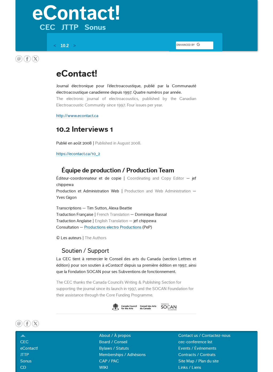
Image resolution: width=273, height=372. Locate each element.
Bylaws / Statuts (114, 348)
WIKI (103, 367)
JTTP (70, 27)
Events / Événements (197, 348)
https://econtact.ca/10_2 (78, 154)
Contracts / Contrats (196, 355)
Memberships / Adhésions (122, 355)
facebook (27, 58)
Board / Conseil (113, 342)
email (18, 58)
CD (23, 367)
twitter (35, 58)
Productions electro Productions (112, 227)
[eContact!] (142, 12)
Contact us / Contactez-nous (204, 335)
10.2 (65, 45)
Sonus (95, 27)
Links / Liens (189, 367)
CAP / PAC (109, 361)
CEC (47, 27)
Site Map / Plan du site (198, 361)
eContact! (29, 348)
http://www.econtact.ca (77, 116)
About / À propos (115, 335)
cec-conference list (195, 342)
